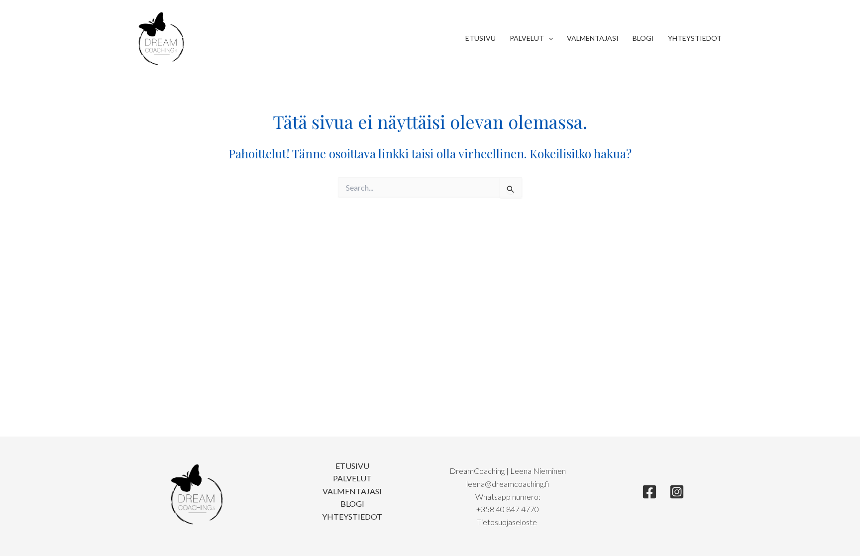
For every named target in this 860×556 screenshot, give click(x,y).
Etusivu (480, 38)
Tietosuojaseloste (507, 522)
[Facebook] (649, 491)
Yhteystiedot (695, 38)
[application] (548, 38)
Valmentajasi (593, 38)
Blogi (643, 38)
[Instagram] (676, 491)
